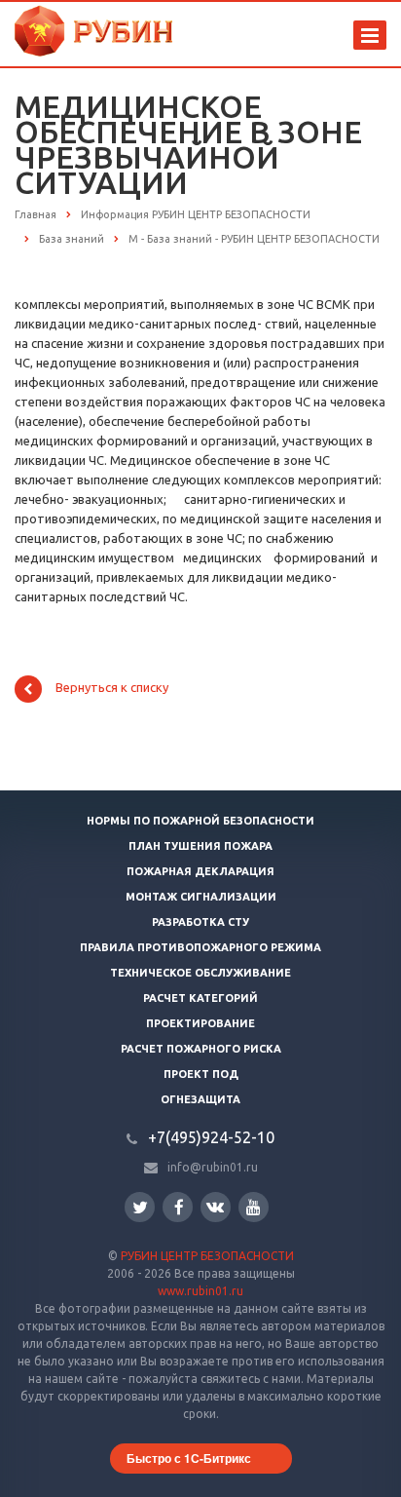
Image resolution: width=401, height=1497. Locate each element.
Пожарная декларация (200, 871)
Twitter (140, 1207)
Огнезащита (200, 1099)
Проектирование (200, 1023)
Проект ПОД (201, 1074)
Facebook (178, 1207)
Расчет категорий (200, 998)
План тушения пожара (200, 846)
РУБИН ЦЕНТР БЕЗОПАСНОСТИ (207, 1255)
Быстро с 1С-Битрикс (189, 1458)
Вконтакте (215, 1207)
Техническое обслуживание (200, 973)
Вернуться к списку (111, 688)
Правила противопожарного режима (200, 947)
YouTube (253, 1207)
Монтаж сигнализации (201, 896)
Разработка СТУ (200, 922)
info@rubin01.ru (212, 1167)
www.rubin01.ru (200, 1291)
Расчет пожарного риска (201, 1049)
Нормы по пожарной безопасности (200, 820)
